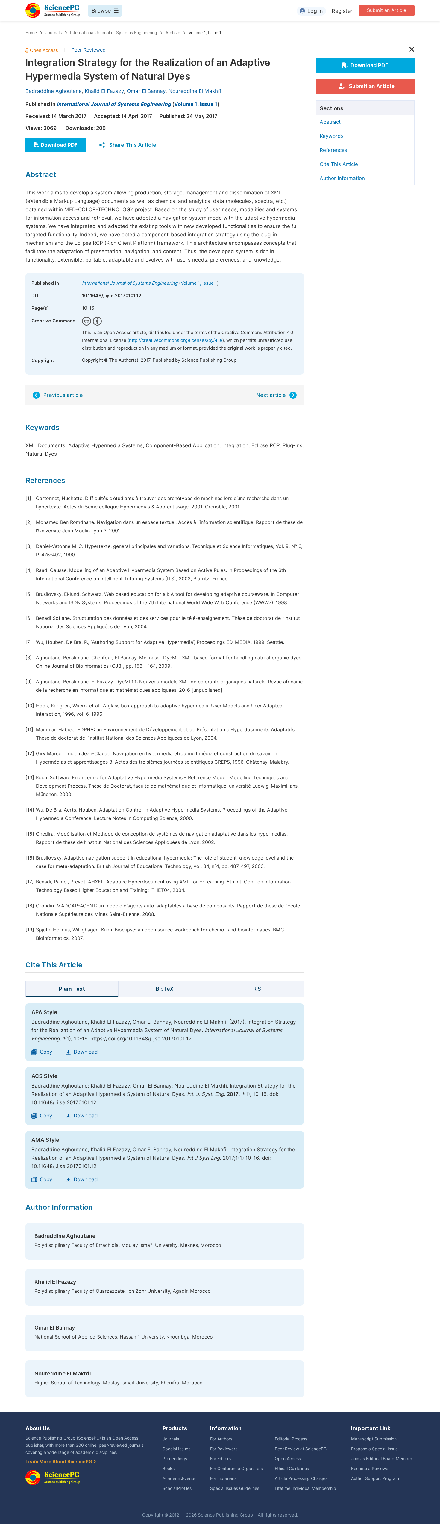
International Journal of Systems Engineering (113, 32)
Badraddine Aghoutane (53, 91)
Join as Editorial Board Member (381, 1458)
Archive (173, 32)
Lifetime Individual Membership (305, 1488)
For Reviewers (223, 1448)
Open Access (288, 1458)
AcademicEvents (179, 1478)
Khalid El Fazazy (104, 91)
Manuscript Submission (374, 1439)
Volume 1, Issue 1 (205, 32)
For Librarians (223, 1478)
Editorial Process (291, 1439)
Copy (46, 1052)
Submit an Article (386, 10)
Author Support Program (375, 1478)
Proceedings (175, 1458)
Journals (53, 32)
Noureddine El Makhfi (195, 91)
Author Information (342, 178)
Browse (101, 10)
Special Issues (176, 1448)
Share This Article (132, 145)
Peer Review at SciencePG (301, 1448)
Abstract (330, 122)
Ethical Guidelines (292, 1468)
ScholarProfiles (177, 1488)
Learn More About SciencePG (59, 1461)
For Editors (220, 1458)
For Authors (221, 1439)
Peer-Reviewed (89, 50)
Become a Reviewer (370, 1468)
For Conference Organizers (236, 1468)
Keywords (332, 136)
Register (342, 11)
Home (31, 32)
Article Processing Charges (301, 1478)
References (333, 150)
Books (169, 1468)
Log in (315, 11)
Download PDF (59, 145)
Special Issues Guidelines (234, 1488)
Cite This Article (339, 164)
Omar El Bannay (146, 91)
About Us (37, 1428)
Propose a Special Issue (374, 1448)
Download (86, 1052)
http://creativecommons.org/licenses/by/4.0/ (175, 340)
